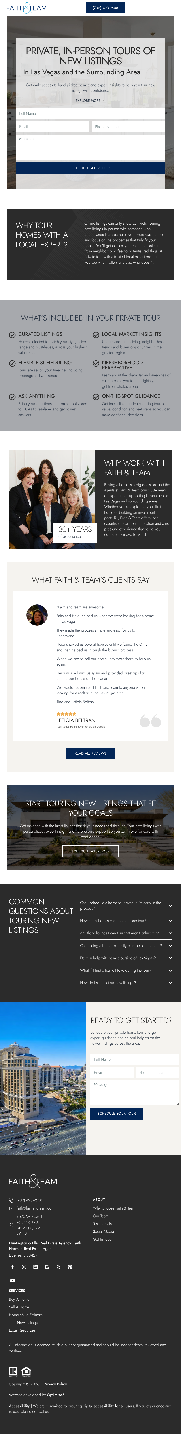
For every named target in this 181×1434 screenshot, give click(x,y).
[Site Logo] (26, 8)
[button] (169, 8)
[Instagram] (24, 1266)
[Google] (47, 1266)
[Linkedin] (35, 1266)
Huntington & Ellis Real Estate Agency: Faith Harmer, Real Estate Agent (45, 1245)
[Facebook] (12, 1266)
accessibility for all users (114, 1406)
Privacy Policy (55, 1384)
